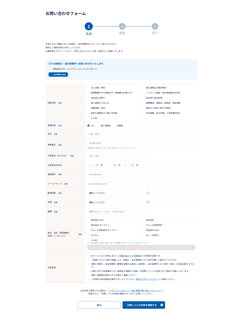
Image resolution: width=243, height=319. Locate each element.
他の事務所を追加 (60, 74)
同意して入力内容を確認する (142, 305)
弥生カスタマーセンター (147, 279)
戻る (99, 305)
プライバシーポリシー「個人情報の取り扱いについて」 (134, 290)
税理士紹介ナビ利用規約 (130, 255)
